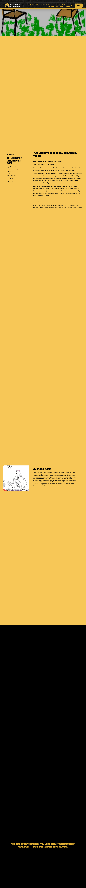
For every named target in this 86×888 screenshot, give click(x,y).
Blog (57, 6)
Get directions (10, 178)
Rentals (68, 6)
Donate (79, 5)
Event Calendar (51, 6)
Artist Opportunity (65, 4)
